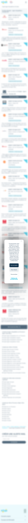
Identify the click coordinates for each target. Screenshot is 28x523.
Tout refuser (14, 269)
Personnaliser (14, 274)
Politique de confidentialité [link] (14, 278)
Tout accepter (14, 265)
